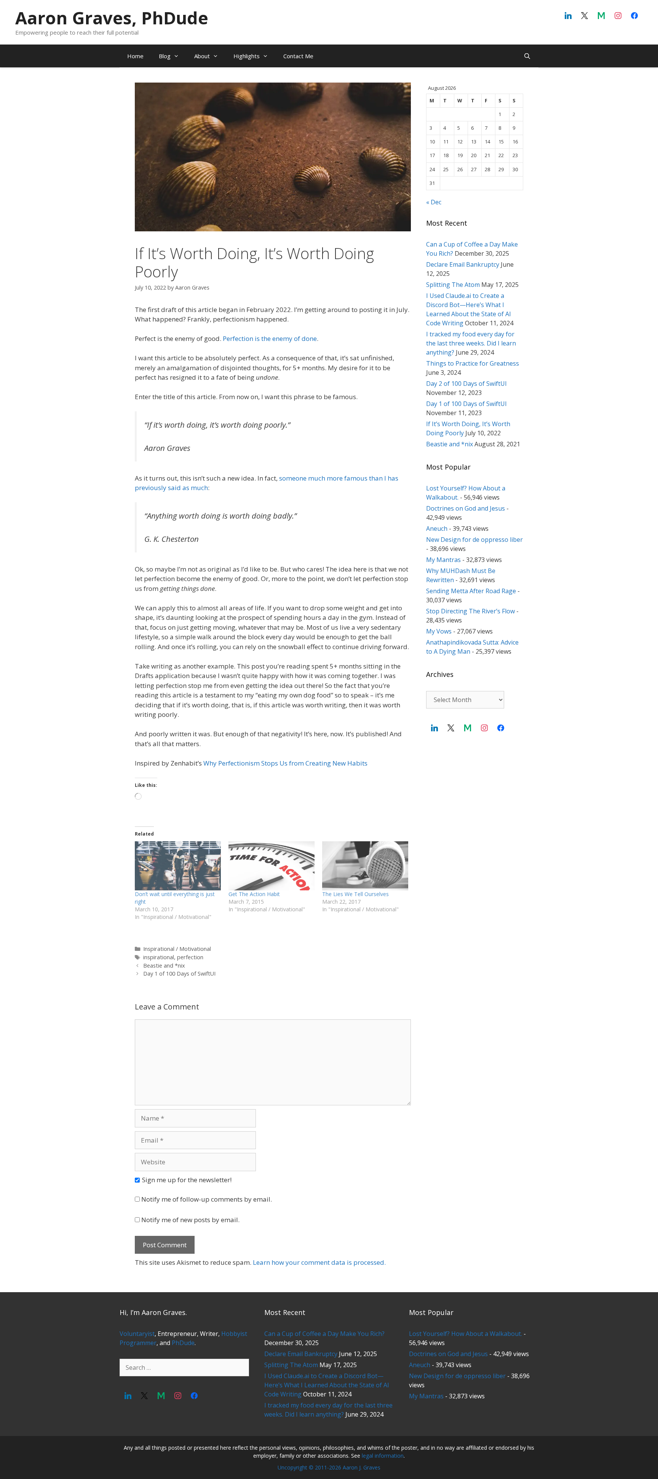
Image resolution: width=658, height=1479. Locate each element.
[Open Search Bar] (527, 56)
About (202, 56)
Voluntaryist (137, 1333)
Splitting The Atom (453, 284)
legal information (383, 1455)
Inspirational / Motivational (177, 948)
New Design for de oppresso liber (474, 539)
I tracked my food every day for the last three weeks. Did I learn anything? (471, 343)
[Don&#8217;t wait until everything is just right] (178, 865)
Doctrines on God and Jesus (465, 508)
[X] (585, 16)
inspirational (158, 957)
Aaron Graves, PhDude (111, 17)
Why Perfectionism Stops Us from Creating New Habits (285, 763)
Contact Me (298, 56)
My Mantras (443, 560)
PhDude (183, 1343)
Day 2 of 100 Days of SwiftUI (466, 383)
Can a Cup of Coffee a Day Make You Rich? (324, 1333)
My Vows (439, 631)
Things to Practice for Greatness (472, 363)
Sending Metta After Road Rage (471, 591)
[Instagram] (618, 16)
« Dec (433, 202)
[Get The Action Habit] (271, 865)
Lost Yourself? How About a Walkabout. (465, 1333)
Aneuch (436, 528)
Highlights (246, 56)
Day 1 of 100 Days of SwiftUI (179, 973)
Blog (165, 56)
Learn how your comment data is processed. (319, 1262)
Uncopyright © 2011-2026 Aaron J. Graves (329, 1467)
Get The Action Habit (254, 894)
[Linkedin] (568, 16)
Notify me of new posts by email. (190, 1219)
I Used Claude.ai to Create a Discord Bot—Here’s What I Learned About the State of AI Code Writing (326, 1385)
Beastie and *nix (164, 965)
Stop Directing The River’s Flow (470, 611)
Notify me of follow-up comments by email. (206, 1199)
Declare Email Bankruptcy (462, 264)
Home (135, 56)
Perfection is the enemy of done (270, 338)
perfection (190, 957)
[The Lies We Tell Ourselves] (365, 865)
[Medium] (601, 16)
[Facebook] (634, 16)
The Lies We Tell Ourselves (355, 894)
